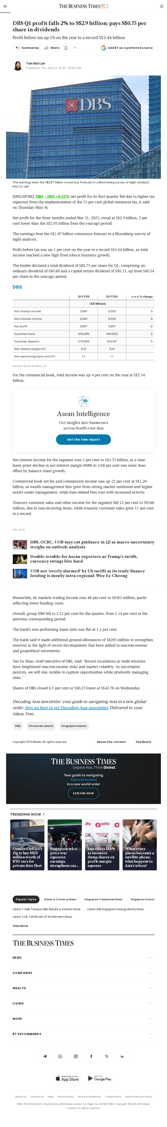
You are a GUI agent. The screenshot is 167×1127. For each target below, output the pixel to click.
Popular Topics (26, 899)
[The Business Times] (80, 6)
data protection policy (138, 1096)
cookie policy (113, 1096)
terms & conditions (89, 1096)
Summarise (30, 48)
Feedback (143, 742)
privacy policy (66, 1096)
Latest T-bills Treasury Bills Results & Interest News (46, 909)
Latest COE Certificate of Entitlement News (42, 917)
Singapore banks (74, 726)
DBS (18, 726)
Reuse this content (111, 742)
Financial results (41, 726)
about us (20, 1096)
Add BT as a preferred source (130, 48)
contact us (37, 1096)
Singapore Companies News (103, 899)
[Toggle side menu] (5, 6)
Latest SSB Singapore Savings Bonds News (115, 909)
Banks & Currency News (60, 899)
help (51, 1096)
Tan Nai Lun (35, 63)
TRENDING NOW (25, 814)
